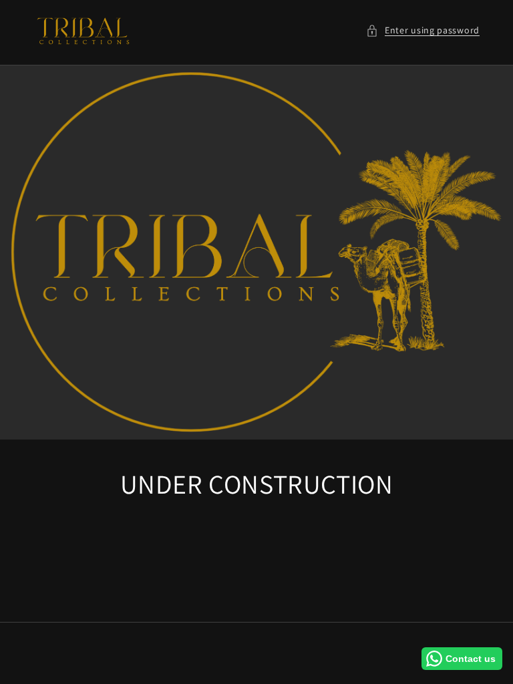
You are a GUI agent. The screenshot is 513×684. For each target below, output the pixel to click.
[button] (423, 30)
